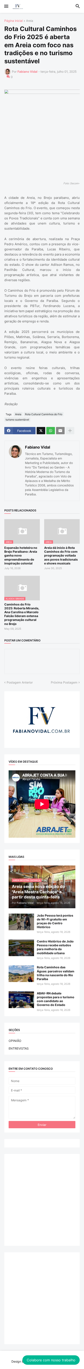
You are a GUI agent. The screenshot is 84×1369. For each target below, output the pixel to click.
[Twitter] (41, 430)
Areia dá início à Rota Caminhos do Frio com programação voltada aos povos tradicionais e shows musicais (61, 555)
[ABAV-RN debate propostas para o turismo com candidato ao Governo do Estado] (21, 999)
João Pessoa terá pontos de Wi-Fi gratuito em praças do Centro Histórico (55, 921)
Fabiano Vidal (37, 447)
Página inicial (13, 20)
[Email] (60, 430)
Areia (29, 20)
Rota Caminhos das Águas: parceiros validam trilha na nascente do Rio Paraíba (55, 973)
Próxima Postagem (64, 682)
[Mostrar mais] (70, 430)
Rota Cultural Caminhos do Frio (43, 414)
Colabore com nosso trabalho (51, 1360)
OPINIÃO (15, 1041)
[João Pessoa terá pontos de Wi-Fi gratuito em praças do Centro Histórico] (21, 922)
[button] (6, 6)
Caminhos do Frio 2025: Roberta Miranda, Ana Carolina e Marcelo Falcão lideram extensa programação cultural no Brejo (21, 614)
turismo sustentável (17, 419)
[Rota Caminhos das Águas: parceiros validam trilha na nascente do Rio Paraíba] (21, 973)
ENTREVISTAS (19, 1048)
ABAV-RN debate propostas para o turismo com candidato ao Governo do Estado (55, 999)
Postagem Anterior (20, 682)
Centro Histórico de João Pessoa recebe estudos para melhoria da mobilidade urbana (55, 947)
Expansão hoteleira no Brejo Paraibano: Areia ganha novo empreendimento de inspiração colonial (20, 555)
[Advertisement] (42, 1200)
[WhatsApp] (50, 430)
